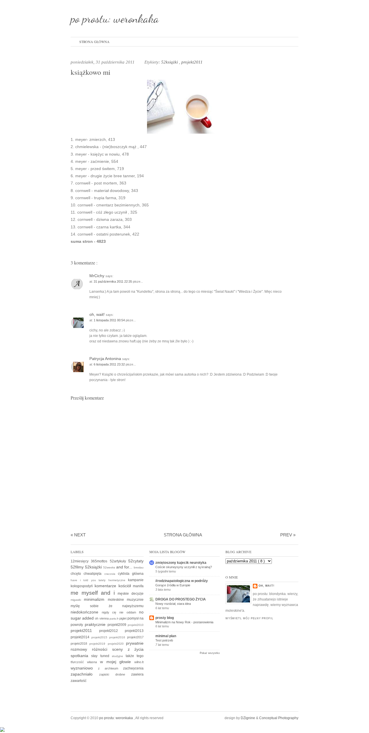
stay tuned (101, 656)
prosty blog (164, 618)
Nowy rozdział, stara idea (173, 603)
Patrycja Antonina (105, 358)
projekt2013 (134, 631)
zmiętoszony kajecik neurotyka (180, 563)
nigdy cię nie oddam (120, 612)
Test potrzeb (164, 640)
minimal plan (165, 636)
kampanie (136, 580)
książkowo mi (90, 72)
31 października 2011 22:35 (113, 281)
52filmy (78, 567)
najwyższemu (133, 606)
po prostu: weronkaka (115, 18)
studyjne (119, 656)
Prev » (287, 534)
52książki (170, 62)
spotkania (81, 655)
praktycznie (96, 624)
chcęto (77, 574)
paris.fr (114, 618)
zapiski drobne (115, 674)
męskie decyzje (131, 594)
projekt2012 (112, 631)
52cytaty (136, 561)
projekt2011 (192, 62)
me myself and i (94, 593)
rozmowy (81, 649)
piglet (123, 618)
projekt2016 (118, 637)
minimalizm (96, 599)
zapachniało (85, 674)
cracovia (111, 573)
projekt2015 (100, 637)
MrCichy (97, 275)
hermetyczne (118, 580)
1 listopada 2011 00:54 (110, 320)
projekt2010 (136, 624)
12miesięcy (81, 561)
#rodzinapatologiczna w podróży (181, 581)
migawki (77, 599)
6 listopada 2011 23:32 (110, 364)
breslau (139, 567)
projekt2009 (118, 625)
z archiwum (110, 668)
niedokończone (86, 612)
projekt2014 (81, 637)
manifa (138, 586)
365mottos (100, 561)
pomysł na (135, 618)
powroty (78, 625)
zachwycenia (133, 668)
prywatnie (135, 643)
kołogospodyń (83, 586)
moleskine (117, 600)
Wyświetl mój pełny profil (249, 618)
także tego (135, 656)
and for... (125, 567)
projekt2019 (98, 643)
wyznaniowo (84, 668)
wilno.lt (139, 662)
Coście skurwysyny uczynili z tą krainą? (183, 567)
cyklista (125, 574)
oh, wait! (97, 314)
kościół (125, 585)
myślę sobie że (96, 606)
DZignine (248, 718)
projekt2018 (80, 643)
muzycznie (135, 600)
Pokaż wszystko (210, 653)
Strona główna (94, 41)
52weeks (109, 567)
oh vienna (102, 618)
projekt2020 (117, 643)
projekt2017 (135, 637)
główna (138, 574)
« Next (78, 534)
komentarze (106, 585)
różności (102, 649)
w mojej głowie (117, 661)
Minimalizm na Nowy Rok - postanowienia (184, 622)
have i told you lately (89, 580)
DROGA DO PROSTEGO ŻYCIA (180, 599)
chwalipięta (94, 574)
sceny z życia (128, 649)
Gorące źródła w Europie (172, 585)
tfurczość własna (85, 662)
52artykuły (119, 561)
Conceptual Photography (278, 718)
